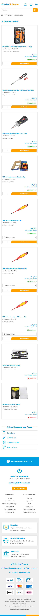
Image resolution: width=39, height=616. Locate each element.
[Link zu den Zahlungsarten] (19, 587)
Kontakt (9, 498)
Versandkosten (27, 599)
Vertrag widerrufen (19, 488)
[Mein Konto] (25, 4)
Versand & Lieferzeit (10, 509)
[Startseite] (2, 15)
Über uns (29, 498)
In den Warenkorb (24, 63)
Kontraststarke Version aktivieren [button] (19, 609)
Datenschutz (29, 506)
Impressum (29, 501)
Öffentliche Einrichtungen (9, 504)
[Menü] (36, 4)
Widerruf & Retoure (29, 509)
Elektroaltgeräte (9, 512)
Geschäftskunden (10, 501)
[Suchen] (35, 10)
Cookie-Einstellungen (29, 512)
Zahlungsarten (9, 506)
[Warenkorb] (31, 4)
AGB (29, 504)
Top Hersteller (32, 568)
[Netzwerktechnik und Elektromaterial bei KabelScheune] (9, 4)
